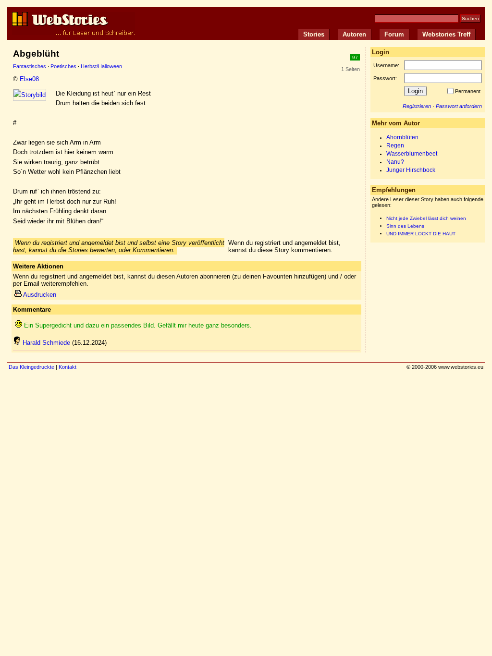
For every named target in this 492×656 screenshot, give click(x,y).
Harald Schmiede (46, 342)
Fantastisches (29, 66)
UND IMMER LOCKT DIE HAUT (420, 233)
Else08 (29, 79)
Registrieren (417, 106)
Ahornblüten (402, 137)
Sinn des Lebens (405, 226)
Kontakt (67, 367)
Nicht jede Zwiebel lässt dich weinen (426, 218)
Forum (394, 34)
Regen (395, 145)
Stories (313, 34)
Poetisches (63, 66)
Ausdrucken (39, 294)
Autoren (354, 34)
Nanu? (395, 162)
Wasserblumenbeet (411, 154)
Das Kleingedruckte (31, 367)
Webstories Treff (446, 34)
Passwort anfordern (459, 106)
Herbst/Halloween (101, 66)
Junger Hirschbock (410, 170)
